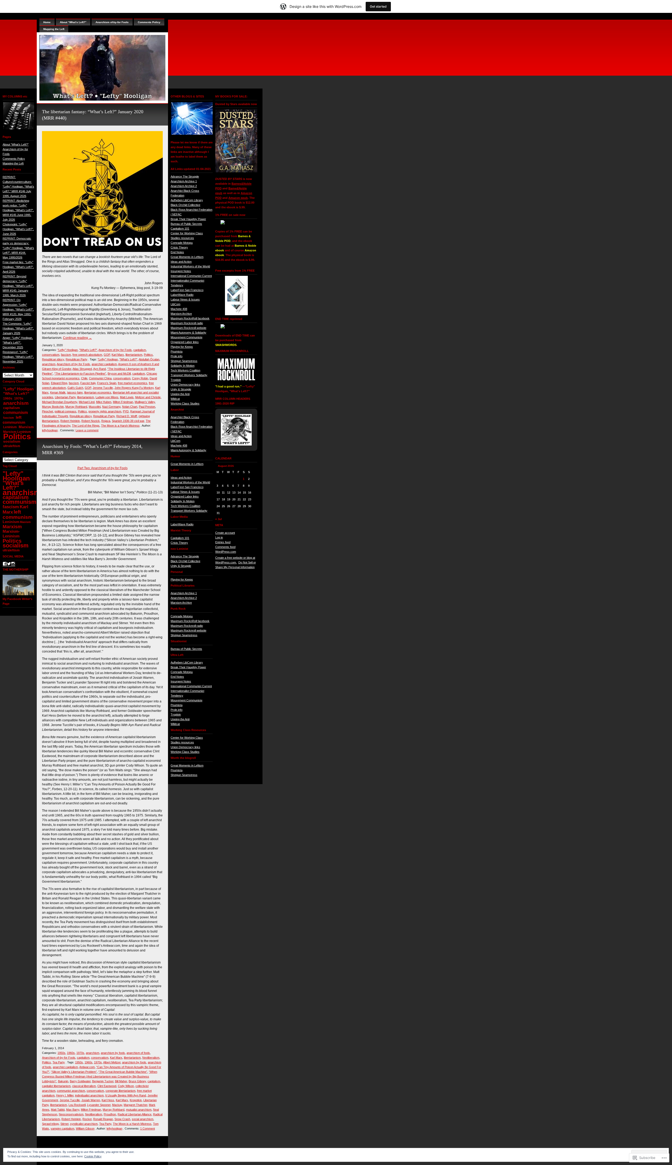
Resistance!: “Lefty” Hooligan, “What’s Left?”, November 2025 (18, 356)
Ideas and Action (181, 261)
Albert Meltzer (111, 1062)
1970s (18, 398)
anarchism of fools (138, 1052)
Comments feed (225, 546)
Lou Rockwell (77, 1104)
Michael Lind (86, 401)
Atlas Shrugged (82, 368)
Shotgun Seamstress (184, 361)
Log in (219, 537)
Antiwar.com (87, 1067)
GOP (107, 354)
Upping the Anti (180, 394)
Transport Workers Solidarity (189, 375)
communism (15, 412)
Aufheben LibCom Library (187, 200)
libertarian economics (97, 392)
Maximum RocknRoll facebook (190, 318)
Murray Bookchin (53, 406)
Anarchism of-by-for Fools (112, 22)
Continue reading (77, 338)
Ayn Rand (99, 368)
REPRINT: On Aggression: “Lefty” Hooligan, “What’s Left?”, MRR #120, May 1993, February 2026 (18, 309)
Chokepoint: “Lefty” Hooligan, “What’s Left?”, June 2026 (18, 229)
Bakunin (63, 1081)
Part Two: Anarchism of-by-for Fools (102, 468)
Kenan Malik (58, 392)
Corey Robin (140, 378)
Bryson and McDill (119, 373)
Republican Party (76, 359)
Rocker (87, 1119)
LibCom (175, 304)
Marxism (26, 427)
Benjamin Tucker (102, 1081)
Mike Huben (103, 401)
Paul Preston (147, 406)
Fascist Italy (88, 383)
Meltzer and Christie (148, 397)
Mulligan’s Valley (145, 401)
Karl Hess (108, 1100)
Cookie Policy (93, 1156)
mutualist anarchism (138, 1109)
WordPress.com (225, 551)
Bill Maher (121, 1081)
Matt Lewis (127, 397)
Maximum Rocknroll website (188, 327)
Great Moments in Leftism (187, 256)
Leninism (10, 427)
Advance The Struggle (185, 176)
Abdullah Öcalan (149, 359)
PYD (126, 411)
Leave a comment (87, 430)
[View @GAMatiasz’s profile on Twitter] (9, 564)
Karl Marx (118, 354)
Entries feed (222, 542)
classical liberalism (84, 1086)
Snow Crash (122, 1119)
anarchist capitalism (104, 364)
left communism (14, 419)
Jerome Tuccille (103, 387)
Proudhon (110, 1114)
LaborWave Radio (182, 294)
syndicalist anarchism (84, 1123)
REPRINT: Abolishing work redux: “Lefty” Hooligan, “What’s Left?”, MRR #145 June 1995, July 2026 (18, 210)
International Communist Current (191, 275)
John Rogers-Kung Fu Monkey (134, 387)
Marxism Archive (181, 313)
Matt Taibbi (58, 1109)
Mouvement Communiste (186, 337)
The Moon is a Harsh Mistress (120, 425)
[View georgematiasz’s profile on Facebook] (5, 564)
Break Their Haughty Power (188, 219)
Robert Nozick (90, 420)
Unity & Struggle (181, 389)
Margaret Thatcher (135, 1104)
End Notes (177, 252)
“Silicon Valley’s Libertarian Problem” (74, 1071)
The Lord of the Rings (85, 425)
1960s (7, 398)
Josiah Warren (90, 1100)
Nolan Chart (129, 406)
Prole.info (176, 356)
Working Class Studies (185, 403)
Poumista (176, 351)
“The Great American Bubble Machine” (122, 1071)
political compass (65, 411)
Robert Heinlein (70, 420)
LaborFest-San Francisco (187, 290)
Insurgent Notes (181, 271)
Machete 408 (179, 308)
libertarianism (133, 354)
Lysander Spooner (99, 1104)
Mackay (117, 1104)
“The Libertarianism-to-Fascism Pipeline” (80, 373)
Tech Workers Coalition (185, 370)
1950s (61, 1052)
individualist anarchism (89, 1095)
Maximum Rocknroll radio (187, 323)
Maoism (25, 522)
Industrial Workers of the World (190, 266)
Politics (17, 436)
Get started (378, 6)
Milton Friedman (123, 401)
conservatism (50, 354)
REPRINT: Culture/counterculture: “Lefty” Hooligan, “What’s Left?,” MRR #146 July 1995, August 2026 (18, 186)
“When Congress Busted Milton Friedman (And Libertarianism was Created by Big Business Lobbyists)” (99, 1076)
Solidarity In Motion (183, 365)
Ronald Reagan (103, 1119)
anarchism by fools (113, 1052)
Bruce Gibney (137, 1081)
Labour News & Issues (185, 299)
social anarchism (142, 1119)
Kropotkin (136, 1100)
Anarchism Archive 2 (184, 186)
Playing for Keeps (182, 346)
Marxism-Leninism (11, 533)
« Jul (218, 519)
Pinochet (47, 411)
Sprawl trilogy (50, 1123)
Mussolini (95, 406)
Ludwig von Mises (107, 397)
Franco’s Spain (106, 383)
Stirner (64, 1123)
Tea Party (58, 1062)
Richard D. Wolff (126, 416)
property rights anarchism (104, 411)
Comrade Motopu (182, 242)
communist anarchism (71, 1090)
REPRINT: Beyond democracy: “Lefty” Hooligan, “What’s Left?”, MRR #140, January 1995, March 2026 (18, 286)
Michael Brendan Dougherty (59, 401)
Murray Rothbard (76, 406)
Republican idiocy (53, 359)
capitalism (11, 408)
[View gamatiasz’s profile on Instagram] (13, 564)
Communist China (100, 378)
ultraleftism (11, 446)
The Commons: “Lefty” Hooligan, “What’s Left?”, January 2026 (18, 328)
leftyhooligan (50, 430)
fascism (8, 417)
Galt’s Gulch (75, 387)
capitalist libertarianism (56, 1086)
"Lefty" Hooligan (18, 389)
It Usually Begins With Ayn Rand (125, 1095)
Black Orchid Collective (185, 204)
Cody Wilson (126, 1086)
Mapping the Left (13, 163)
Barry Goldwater (80, 1081)
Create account (225, 532)
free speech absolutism (87, 354)
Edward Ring (59, 383)
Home (47, 22)
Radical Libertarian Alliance (134, 1114)
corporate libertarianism (120, 1090)
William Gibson (85, 1128)
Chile (84, 378)
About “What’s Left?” (16, 144)
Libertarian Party (65, 397)
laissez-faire (75, 392)
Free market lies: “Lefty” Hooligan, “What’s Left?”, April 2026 (18, 267)
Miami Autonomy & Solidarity (188, 332)
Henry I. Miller (65, 1095)
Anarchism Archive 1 (184, 181)
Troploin (176, 379)
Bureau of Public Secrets (186, 223)
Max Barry (72, 1109)
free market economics (132, 383)
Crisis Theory (179, 247)
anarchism (16, 403)
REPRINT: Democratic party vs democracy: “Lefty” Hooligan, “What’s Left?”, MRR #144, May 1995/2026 (18, 248)
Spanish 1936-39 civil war (128, 420)
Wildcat (175, 398)
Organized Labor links (185, 342)
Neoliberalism (150, 1057)
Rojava (105, 420)
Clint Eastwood (106, 1086)
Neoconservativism (71, 1114)
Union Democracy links (185, 384)
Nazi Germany (111, 406)
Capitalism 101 (180, 228)
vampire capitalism (62, 1128)
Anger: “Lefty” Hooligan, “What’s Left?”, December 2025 (18, 342)
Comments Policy (14, 158)
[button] (18, 116)
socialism (11, 441)
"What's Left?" (16, 394)
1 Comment (147, 1128)
